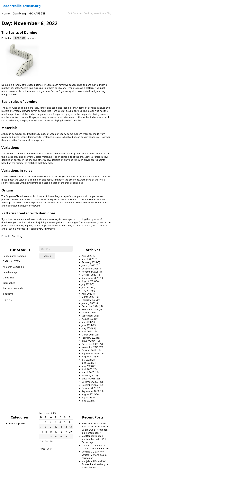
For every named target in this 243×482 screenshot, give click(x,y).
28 (41, 441)
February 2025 (89, 299)
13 (70, 426)
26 (65, 436)
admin (33, 38)
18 (60, 431)
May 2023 (87, 366)
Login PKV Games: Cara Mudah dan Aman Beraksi (95, 447)
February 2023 (89, 375)
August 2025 (88, 281)
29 (46, 441)
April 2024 (87, 331)
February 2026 (89, 262)
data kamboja (10, 272)
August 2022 (88, 394)
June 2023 (87, 362)
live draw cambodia (13, 288)
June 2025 (87, 287)
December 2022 (90, 381)
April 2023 (87, 369)
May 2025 (87, 290)
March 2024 (88, 334)
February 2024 (89, 337)
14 (41, 431)
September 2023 (90, 353)
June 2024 (87, 325)
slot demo (8, 293)
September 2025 (90, 278)
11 (60, 426)
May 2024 (87, 328)
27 (70, 436)
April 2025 (87, 293)
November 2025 (90, 271)
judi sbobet (9, 282)
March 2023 (88, 372)
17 (56, 431)
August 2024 (88, 318)
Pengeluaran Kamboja (14, 256)
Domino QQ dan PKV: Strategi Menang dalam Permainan (94, 455)
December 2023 (90, 344)
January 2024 (88, 340)
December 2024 (90, 306)
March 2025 (88, 296)
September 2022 (90, 391)
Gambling (19, 13)
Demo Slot (8, 277)
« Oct (42, 448)
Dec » (49, 448)
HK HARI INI (37, 13)
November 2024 (90, 309)
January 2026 (88, 265)
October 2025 (89, 274)
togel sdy (8, 299)
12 (65, 426)
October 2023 (89, 350)
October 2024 (89, 312)
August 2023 (88, 356)
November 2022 (90, 384)
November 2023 (90, 347)
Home (5, 13)
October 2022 (89, 388)
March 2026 (88, 259)
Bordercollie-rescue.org (21, 5)
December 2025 (90, 268)
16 (51, 431)
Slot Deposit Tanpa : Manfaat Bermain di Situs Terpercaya (95, 439)
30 (51, 441)
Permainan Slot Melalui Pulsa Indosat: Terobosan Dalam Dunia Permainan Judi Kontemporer (95, 428)
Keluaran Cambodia (13, 266)
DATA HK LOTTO (11, 261)
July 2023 (86, 359)
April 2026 (87, 256)
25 (60, 436)
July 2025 (86, 284)
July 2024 (86, 322)
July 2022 (86, 397)
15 (46, 431)
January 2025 (88, 303)
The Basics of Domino (19, 32)
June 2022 (87, 400)
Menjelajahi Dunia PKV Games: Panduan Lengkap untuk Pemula (95, 464)
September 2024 (90, 315)
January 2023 (88, 378)
